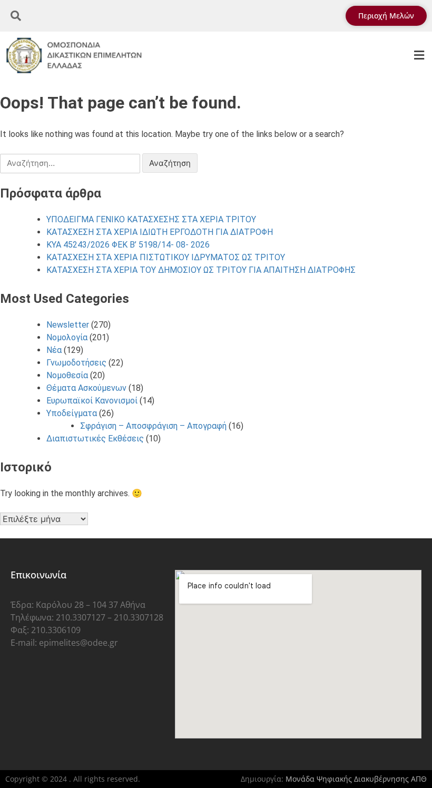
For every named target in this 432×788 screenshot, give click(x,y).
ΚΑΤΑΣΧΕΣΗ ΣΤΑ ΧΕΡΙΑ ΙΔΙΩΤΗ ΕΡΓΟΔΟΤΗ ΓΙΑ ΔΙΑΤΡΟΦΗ (159, 232)
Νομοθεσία (67, 375)
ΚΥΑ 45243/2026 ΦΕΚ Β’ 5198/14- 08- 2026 (128, 245)
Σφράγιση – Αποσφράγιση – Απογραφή (153, 426)
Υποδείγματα (71, 413)
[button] (419, 55)
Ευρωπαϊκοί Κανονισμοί (92, 401)
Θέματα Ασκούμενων (86, 388)
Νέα (54, 350)
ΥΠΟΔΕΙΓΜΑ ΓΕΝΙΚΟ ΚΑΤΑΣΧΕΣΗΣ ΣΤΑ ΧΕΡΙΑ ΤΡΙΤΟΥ (151, 219)
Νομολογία (66, 337)
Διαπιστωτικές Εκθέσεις (95, 439)
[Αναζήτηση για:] (71, 163)
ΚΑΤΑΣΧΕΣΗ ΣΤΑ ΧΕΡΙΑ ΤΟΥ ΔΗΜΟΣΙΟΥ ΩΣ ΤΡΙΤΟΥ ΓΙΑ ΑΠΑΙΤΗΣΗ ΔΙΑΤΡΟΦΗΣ (201, 270)
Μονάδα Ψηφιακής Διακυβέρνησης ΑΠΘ (356, 779)
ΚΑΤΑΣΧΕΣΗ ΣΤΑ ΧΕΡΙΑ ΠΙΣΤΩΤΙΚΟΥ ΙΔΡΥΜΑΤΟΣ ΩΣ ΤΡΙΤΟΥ (165, 257)
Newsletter (67, 325)
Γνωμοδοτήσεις (76, 363)
